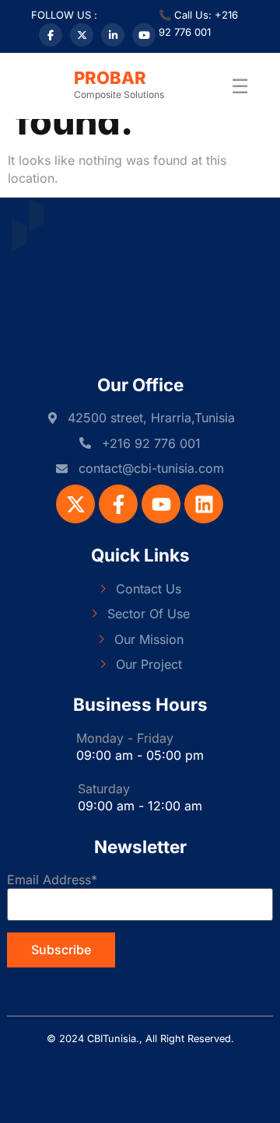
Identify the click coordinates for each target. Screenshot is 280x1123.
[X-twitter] (75, 504)
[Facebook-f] (118, 504)
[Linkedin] (203, 504)
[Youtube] (161, 504)
